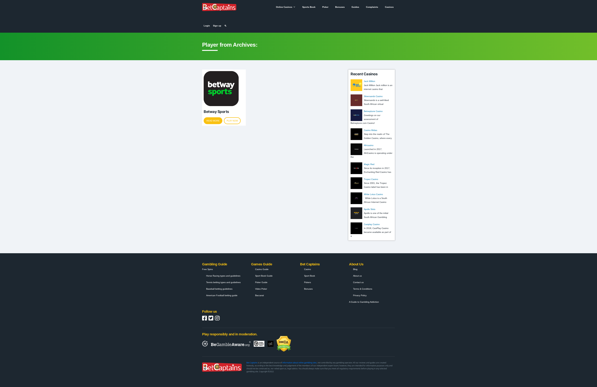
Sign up (217, 25)
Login (207, 25)
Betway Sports (216, 111)
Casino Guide (261, 269)
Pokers (307, 282)
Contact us (358, 282)
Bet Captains (251, 362)
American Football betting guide (221, 295)
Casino (307, 269)
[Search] (225, 26)
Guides (355, 7)
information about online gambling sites (299, 362)
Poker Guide (261, 282)
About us (357, 276)
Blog (355, 269)
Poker (325, 7)
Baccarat (259, 295)
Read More (213, 120)
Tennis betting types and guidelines (223, 282)
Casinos (389, 7)
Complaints (372, 7)
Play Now (232, 120)
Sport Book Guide (264, 276)
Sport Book (309, 276)
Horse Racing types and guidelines (223, 276)
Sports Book (308, 7)
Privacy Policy (360, 295)
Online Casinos (284, 7)
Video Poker (261, 289)
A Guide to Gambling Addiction (364, 302)
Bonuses (340, 7)
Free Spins (207, 269)
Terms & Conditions (362, 289)
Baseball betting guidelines (219, 289)
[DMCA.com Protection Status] (284, 344)
